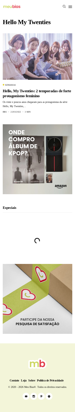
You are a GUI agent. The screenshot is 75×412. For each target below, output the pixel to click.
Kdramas (10, 85)
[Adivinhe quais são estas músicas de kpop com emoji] (37, 252)
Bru (5, 112)
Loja (23, 380)
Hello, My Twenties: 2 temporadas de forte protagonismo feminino (37, 93)
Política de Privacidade (50, 380)
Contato (14, 380)
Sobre (31, 380)
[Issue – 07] (37, 363)
